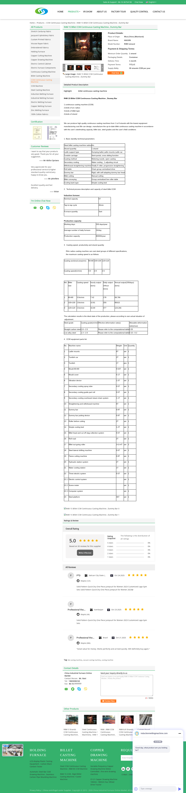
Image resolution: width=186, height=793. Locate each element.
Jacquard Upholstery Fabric (42, 35)
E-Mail (124, 775)
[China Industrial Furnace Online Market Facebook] (128, 769)
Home (60, 11)
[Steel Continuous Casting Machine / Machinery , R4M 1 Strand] (90, 719)
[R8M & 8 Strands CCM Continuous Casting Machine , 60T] (127, 719)
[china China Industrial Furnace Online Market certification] (37, 133)
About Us (102, 11)
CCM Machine (37, 86)
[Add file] (136, 789)
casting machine (107, 660)
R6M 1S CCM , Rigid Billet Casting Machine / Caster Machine (70, 776)
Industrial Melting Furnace (42, 98)
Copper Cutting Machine (41, 56)
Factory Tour (118, 11)
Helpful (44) (85, 614)
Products (73, 11)
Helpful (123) (85, 581)
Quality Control (139, 11)
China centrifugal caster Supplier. (57, 790)
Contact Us (159, 11)
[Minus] (179, 733)
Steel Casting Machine (40, 90)
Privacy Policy (35, 790)
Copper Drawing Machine (42, 60)
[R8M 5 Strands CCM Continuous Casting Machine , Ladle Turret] (72, 719)
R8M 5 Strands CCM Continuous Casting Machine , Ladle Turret (71, 733)
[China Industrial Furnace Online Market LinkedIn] (123, 769)
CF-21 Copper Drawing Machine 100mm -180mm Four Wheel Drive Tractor (103, 782)
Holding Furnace (38, 52)
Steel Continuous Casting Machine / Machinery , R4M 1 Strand (90, 733)
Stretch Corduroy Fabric (41, 31)
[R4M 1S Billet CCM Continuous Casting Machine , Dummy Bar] (83, 46)
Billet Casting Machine (40, 76)
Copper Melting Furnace (41, 106)
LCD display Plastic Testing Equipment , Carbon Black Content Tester (41, 764)
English (152, 2)
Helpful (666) (85, 643)
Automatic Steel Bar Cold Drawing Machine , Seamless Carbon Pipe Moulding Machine (43, 774)
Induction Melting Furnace (42, 94)
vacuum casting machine (92, 660)
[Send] (180, 789)
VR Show (87, 11)
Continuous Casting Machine (43, 72)
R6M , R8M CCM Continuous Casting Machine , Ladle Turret (108, 733)
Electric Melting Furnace (41, 102)
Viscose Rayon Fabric (40, 44)
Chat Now (139, 2)
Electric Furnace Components (43, 68)
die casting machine (75, 660)
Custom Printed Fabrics (41, 40)
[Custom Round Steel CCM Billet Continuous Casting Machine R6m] (146, 719)
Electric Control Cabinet (41, 64)
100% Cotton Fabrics (39, 114)
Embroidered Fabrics (40, 48)
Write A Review (85, 553)
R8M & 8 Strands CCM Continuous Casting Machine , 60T (126, 733)
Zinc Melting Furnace (40, 110)
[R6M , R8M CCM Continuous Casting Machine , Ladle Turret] (109, 719)
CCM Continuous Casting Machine (60, 23)
